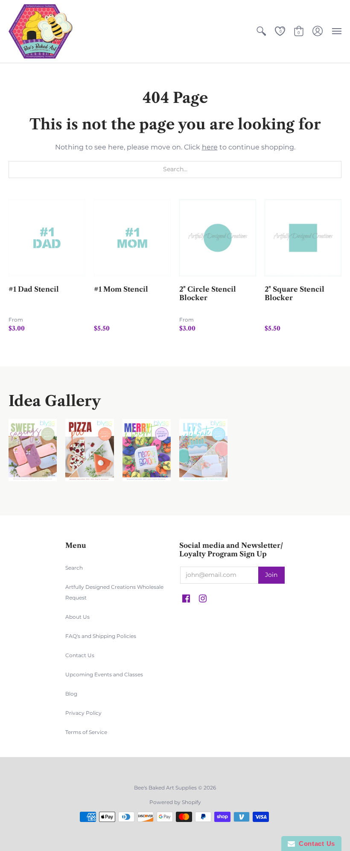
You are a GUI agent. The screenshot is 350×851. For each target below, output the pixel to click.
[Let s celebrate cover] (203, 450)
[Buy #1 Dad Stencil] (47, 237)
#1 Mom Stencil (121, 289)
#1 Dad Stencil (34, 289)
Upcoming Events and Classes (104, 674)
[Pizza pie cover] (89, 450)
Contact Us (79, 655)
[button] (261, 31)
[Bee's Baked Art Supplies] (41, 31)
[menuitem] (261, 31)
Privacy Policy (83, 713)
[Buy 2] (217, 237)
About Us (77, 617)
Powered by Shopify (175, 802)
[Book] (146, 450)
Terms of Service (86, 732)
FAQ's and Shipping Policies (100, 636)
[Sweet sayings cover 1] (33, 450)
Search (74, 567)
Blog (71, 693)
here (210, 147)
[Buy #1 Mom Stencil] (132, 237)
